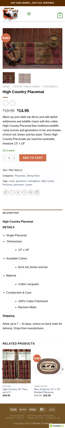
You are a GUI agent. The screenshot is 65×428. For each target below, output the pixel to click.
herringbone (34, 181)
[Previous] (8, 48)
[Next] (57, 48)
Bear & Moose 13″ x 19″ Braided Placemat (47, 391)
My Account (17, 416)
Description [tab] (11, 213)
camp (11, 181)
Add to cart (33, 157)
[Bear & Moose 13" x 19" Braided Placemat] (48, 366)
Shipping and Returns (40, 416)
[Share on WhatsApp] (6, 192)
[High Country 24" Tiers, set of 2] (17, 366)
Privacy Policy (15, 418)
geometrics (21, 181)
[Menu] (29, 13)
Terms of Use (35, 418)
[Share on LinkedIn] (37, 192)
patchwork (19, 184)
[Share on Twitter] (18, 192)
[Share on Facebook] (12, 192)
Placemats (50, 86)
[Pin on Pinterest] (31, 192)
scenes (28, 184)
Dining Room (33, 175)
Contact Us (53, 418)
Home (6, 86)
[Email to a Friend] (24, 192)
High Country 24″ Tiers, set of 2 (15, 391)
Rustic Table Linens (26, 86)
